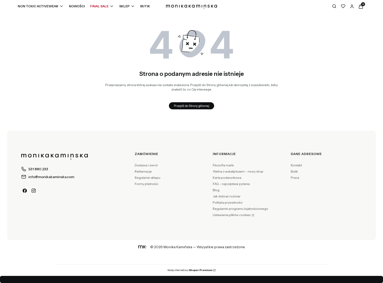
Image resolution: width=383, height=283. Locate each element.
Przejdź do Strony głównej (191, 106)
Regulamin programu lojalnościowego (240, 209)
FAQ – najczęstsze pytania (231, 184)
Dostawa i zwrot (146, 165)
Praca (295, 178)
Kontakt (296, 165)
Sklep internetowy (190, 270)
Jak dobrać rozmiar (226, 196)
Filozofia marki (223, 165)
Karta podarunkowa (227, 178)
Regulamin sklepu (147, 178)
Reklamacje (143, 171)
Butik (294, 171)
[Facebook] (24, 190)
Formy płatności (146, 184)
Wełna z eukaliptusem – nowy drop (238, 171)
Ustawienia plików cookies (232, 215)
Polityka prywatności (227, 202)
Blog (216, 190)
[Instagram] (33, 190)
